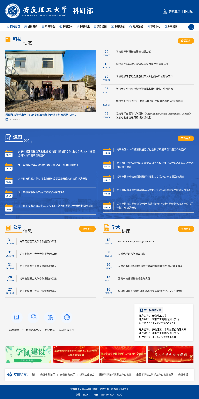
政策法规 (138, 26)
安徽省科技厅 (41, 374)
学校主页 (174, 11)
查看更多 (186, 40)
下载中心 (155, 26)
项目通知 (102, 26)
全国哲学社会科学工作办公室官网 (148, 374)
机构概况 (32, 26)
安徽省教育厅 (61, 374)
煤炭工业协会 (80, 374)
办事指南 (172, 26)
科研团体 (68, 26)
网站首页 (15, 26)
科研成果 (85, 26)
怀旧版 (188, 11)
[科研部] (49, 18)
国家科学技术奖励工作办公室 (109, 374)
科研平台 (50, 26)
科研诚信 (120, 26)
